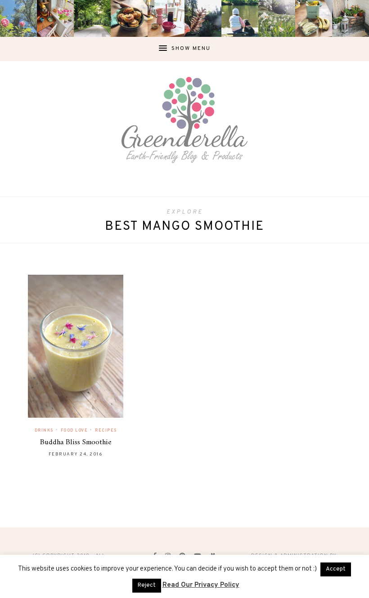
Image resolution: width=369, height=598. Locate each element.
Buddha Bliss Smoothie (76, 442)
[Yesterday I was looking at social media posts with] (92, 18)
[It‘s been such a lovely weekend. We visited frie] (129, 18)
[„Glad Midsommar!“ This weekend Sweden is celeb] (55, 18)
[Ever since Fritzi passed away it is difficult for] (276, 18)
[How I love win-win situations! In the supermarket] (313, 18)
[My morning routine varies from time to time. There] (166, 18)
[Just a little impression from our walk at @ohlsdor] (18, 18)
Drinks (44, 430)
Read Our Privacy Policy (200, 585)
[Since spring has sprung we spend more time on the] (350, 18)
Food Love (74, 430)
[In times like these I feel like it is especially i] (202, 18)
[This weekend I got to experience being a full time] (239, 18)
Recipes (106, 430)
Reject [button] (147, 585)
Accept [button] (336, 569)
